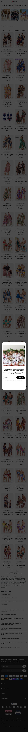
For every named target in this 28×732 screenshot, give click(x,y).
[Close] (25, 344)
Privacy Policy (19, 380)
